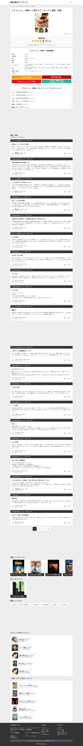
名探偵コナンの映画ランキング (27, 693)
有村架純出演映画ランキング (18, 215)
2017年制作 (64, 604)
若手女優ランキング (24, 671)
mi (15, 280)
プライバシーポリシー (31, 736)
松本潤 (26, 64)
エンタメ (21, 662)
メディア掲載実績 (14, 732)
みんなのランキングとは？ (17, 728)
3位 (15, 210)
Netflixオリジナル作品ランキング (27, 701)
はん (16, 300)
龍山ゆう (17, 209)
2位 (15, 174)
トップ (11, 6)
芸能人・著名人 (22, 638)
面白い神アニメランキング (25, 663)
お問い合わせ (13, 737)
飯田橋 (16, 153)
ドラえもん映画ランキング (25, 717)
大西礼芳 (58, 64)
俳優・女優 (29, 638)
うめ (16, 414)
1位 (15, 154)
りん (16, 396)
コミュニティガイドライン (33, 728)
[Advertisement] (41, 121)
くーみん (17, 432)
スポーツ (44, 732)
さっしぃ (17, 264)
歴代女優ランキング (24, 639)
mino (16, 450)
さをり (16, 227)
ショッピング (45, 729)
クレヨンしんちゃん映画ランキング (28, 685)
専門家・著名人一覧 (62, 732)
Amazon (69, 33)
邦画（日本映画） (24, 604)
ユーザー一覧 (60, 731)
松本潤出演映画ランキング (17, 197)
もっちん (17, 470)
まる (16, 377)
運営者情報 (29, 729)
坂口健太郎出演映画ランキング (35, 45)
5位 (15, 302)
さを (16, 172)
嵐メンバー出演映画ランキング (18, 140)
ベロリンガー (18, 359)
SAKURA (17, 489)
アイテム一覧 (19, 6)
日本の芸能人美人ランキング (26, 655)
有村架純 (36, 64)
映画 (14, 604)
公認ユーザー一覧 (61, 734)
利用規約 (12, 736)
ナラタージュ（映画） (30, 6)
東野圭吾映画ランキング (25, 709)
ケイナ (16, 505)
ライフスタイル (45, 734)
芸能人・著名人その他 (32, 654)
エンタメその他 (27, 699)
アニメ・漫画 (27, 662)
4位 (15, 318)
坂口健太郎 (46, 64)
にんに (16, 245)
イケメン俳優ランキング (25, 647)
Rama (16, 191)
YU (15, 522)
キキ (16, 317)
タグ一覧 (59, 728)
